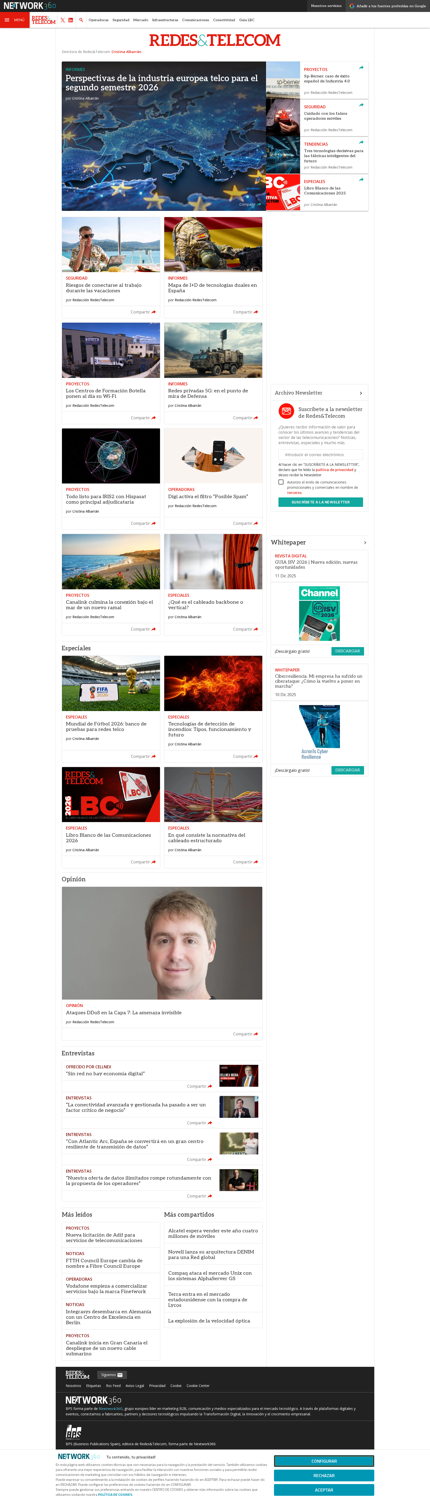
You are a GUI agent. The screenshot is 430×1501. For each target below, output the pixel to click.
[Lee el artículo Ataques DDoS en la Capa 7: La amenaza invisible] (162, 963)
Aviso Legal (135, 1385)
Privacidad (157, 1385)
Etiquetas (93, 1385)
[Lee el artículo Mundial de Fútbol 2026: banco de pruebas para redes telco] (111, 709)
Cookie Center (198, 1385)
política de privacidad (334, 469)
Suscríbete (321, 502)
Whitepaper (288, 543)
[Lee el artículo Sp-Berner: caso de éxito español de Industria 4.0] (317, 80)
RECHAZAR (324, 1475)
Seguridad (120, 20)
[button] (15, 20)
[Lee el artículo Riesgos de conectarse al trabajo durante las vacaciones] (111, 267)
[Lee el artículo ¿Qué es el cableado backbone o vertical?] (213, 584)
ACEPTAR (324, 1490)
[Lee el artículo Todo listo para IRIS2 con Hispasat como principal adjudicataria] (111, 479)
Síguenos (109, 1374)
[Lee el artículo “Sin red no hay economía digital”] (162, 1076)
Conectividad (224, 20)
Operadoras (98, 20)
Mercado (140, 20)
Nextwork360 (110, 1409)
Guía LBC (246, 20)
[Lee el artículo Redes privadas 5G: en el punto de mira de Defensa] (213, 373)
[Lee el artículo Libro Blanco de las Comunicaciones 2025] (317, 192)
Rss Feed (113, 1385)
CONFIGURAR (324, 1461)
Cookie (176, 1385)
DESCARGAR (347, 651)
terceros (294, 492)
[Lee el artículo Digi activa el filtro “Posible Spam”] (213, 479)
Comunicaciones (195, 20)
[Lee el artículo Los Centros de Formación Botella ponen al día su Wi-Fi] (111, 373)
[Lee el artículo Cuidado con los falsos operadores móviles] (317, 117)
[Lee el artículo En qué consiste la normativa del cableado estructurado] (213, 817)
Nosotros (73, 1385)
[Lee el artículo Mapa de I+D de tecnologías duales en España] (213, 267)
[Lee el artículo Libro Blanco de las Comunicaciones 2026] (111, 817)
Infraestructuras (165, 20)
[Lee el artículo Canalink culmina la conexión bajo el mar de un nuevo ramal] (111, 584)
